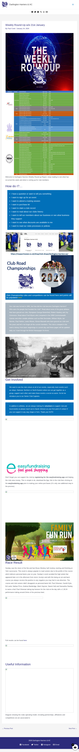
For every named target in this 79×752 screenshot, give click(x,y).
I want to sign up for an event (24, 197)
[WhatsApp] (44, 12)
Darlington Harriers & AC (21, 4)
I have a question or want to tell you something (32, 194)
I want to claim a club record (23, 208)
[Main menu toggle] (73, 4)
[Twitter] (35, 12)
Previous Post (7, 731)
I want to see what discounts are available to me (32, 222)
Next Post (73, 731)
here (24, 297)
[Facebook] (32, 12)
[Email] (47, 12)
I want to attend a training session (26, 201)
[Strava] (41, 12)
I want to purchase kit (21, 205)
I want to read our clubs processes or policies (31, 226)
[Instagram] (38, 12)
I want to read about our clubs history (27, 212)
